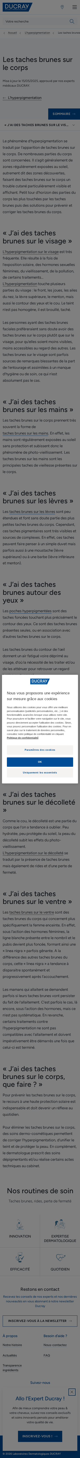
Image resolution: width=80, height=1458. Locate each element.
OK (40, 762)
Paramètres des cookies (40, 749)
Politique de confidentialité (22, 737)
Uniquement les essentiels (40, 772)
